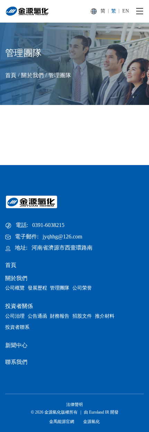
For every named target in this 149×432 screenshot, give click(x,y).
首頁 (10, 75)
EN (125, 11)
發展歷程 (37, 288)
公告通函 (37, 316)
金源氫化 (91, 421)
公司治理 (15, 316)
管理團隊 (60, 75)
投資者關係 (19, 306)
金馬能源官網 (61, 421)
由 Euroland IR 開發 (101, 412)
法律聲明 (74, 404)
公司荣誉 (82, 288)
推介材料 (104, 316)
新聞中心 (16, 345)
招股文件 (82, 316)
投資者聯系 (17, 327)
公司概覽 (15, 288)
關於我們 (32, 75)
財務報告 (59, 316)
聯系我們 (16, 362)
